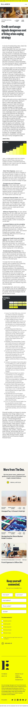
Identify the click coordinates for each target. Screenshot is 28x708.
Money (3, 21)
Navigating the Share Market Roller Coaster (12, 537)
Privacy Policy (19, 673)
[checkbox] (14, 627)
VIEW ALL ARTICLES (15, 482)
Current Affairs (13, 508)
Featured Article (6, 20)
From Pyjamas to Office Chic (11, 562)
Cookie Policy (19, 679)
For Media (4, 673)
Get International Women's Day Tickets (16, 0)
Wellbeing (12, 559)
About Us (4, 676)
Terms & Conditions (18, 676)
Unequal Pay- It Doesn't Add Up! (13, 511)
